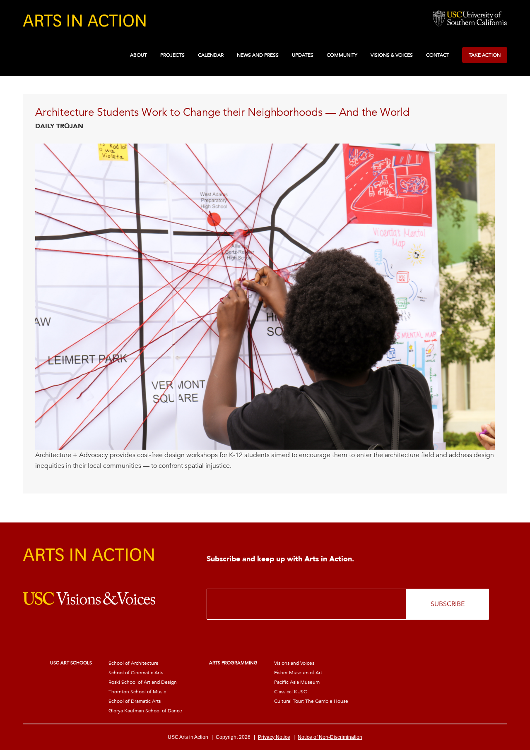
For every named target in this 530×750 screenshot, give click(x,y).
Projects (172, 55)
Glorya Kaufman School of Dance (145, 710)
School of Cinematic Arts (135, 672)
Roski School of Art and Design (142, 682)
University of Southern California (470, 19)
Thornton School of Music (137, 691)
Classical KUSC (290, 691)
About (138, 55)
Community (342, 55)
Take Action (485, 55)
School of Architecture (133, 663)
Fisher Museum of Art (298, 672)
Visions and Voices (294, 663)
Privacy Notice (274, 737)
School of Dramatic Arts (134, 701)
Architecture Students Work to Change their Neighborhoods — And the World (222, 112)
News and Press (258, 55)
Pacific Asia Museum (297, 682)
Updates (302, 55)
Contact (437, 55)
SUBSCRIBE (448, 604)
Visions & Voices (392, 55)
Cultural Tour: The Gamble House (311, 701)
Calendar (211, 55)
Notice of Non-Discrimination (330, 737)
